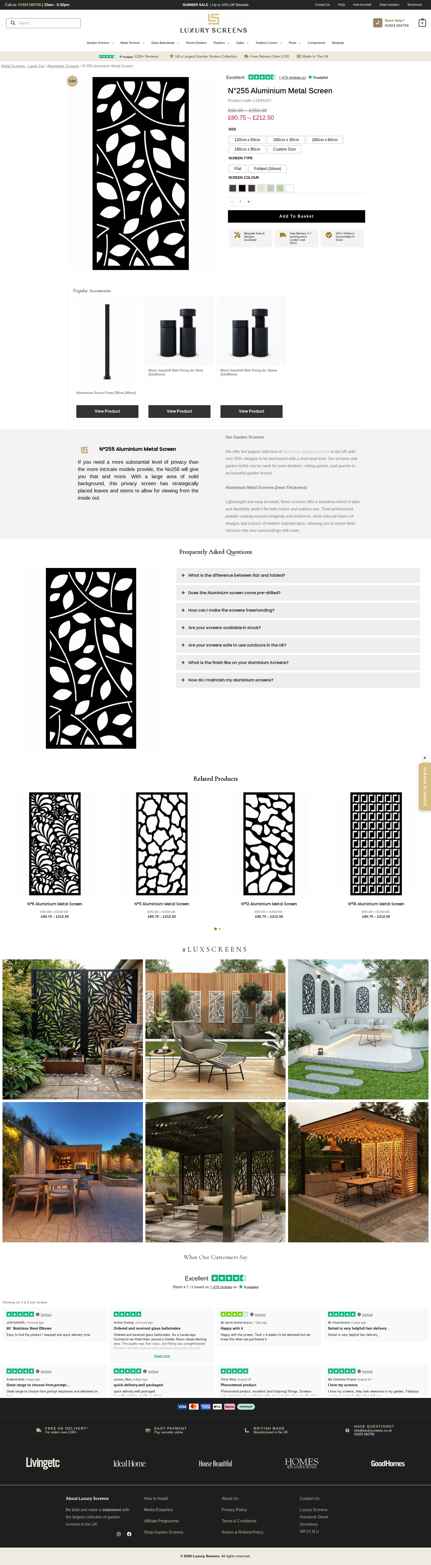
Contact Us (310, 1498)
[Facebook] (129, 1534)
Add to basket (296, 216)
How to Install (156, 1498)
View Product (107, 411)
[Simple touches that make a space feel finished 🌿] (215, 1029)
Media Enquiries (158, 1510)
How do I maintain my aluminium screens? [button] (230, 680)
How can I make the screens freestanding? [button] (231, 610)
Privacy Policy (234, 1510)
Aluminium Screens (63, 66)
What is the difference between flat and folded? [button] (236, 575)
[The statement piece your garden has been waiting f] (72, 1029)
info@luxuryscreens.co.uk (373, 1430)
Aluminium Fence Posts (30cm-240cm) (106, 393)
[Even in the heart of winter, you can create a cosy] (358, 1172)
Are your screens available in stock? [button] (224, 628)
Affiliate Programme (161, 1521)
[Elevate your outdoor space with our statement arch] (358, 1029)
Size (232, 129)
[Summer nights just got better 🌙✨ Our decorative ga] (72, 1172)
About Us (230, 1498)
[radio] (247, 140)
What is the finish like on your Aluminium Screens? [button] (238, 662)
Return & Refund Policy (242, 1532)
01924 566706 (397, 25)
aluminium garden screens (306, 452)
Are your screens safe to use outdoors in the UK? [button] (237, 645)
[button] (100, 42)
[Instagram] (118, 1534)
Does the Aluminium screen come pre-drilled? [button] (234, 593)
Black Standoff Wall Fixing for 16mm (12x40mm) (248, 372)
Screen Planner (425, 786)
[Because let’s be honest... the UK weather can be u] (215, 1172)
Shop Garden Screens (163, 1532)
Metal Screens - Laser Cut (22, 66)
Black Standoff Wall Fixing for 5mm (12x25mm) (175, 372)
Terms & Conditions (239, 1521)
